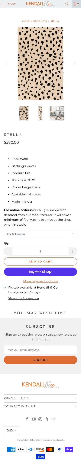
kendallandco (32, 439)
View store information (23, 298)
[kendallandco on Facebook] (27, 419)
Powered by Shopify (53, 439)
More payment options (40, 281)
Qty (6, 243)
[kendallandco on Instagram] (40, 419)
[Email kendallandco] (53, 419)
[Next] (74, 63)
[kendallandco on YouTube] (34, 419)
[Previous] (7, 63)
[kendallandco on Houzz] (47, 419)
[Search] (67, 4)
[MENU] (2, 4)
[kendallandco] (40, 4)
